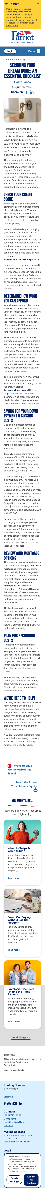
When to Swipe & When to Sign (19, 850)
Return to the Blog (14, 59)
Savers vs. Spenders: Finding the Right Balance (21, 991)
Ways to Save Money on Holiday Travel (20, 769)
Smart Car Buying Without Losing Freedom (19, 920)
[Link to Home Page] (22, 37)
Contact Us (10, 1118)
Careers (8, 1125)
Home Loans (22, 82)
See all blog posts (20, 1037)
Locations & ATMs (14, 1122)
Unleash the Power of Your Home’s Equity (23, 784)
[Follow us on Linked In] (20, 1104)
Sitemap (8, 1096)
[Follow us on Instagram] (9, 1104)
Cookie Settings (14, 1180)
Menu (31, 51)
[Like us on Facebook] (5, 1104)
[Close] (38, 3)
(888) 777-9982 (12, 1115)
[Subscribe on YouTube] (14, 1104)
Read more (14, 878)
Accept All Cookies (31, 1179)
